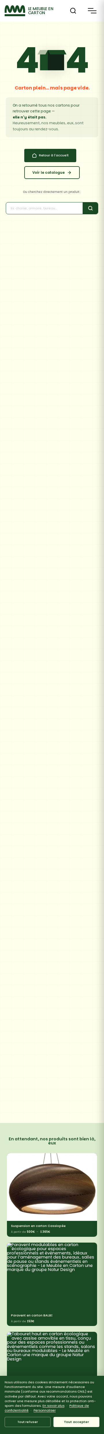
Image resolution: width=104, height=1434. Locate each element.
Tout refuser (27, 1422)
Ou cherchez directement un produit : (52, 192)
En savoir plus (53, 1405)
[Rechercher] (73, 10)
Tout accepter (76, 1422)
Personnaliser (45, 1410)
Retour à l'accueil (53, 155)
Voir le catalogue (48, 172)
